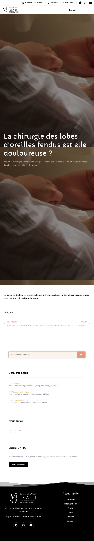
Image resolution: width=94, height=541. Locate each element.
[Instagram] (85, 2)
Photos (70, 517)
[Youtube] (90, 2)
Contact (70, 521)
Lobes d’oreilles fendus (54, 162)
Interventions (70, 504)
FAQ (71, 512)
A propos (70, 499)
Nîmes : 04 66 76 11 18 (34, 3)
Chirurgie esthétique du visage (27, 162)
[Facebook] (80, 2)
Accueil (7, 162)
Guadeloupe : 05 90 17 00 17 (62, 3)
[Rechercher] (81, 355)
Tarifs (70, 508)
